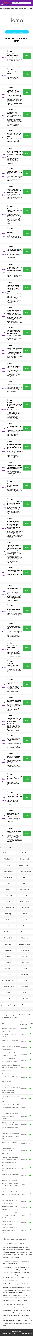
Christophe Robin (24, 859)
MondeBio (25, 877)
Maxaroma (24, 938)
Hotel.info (25, 956)
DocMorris (8, 920)
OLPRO (8, 974)
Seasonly (8, 914)
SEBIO (8, 999)
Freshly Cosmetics (25, 871)
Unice (8, 901)
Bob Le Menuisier (24, 944)
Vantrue (24, 1005)
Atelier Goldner (25, 950)
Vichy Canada (8, 926)
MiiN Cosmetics (25, 901)
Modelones (24, 932)
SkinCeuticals (8, 932)
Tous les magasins (16, 1331)
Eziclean (8, 962)
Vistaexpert (24, 999)
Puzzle (25, 968)
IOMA (31, 8)
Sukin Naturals (8, 871)
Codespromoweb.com (6, 8)
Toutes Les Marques (20, 8)
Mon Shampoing (25, 889)
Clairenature (8, 877)
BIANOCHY (8, 895)
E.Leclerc (25, 853)
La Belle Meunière (24, 865)
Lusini (25, 980)
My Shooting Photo (8, 980)
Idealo (25, 914)
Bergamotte (8, 950)
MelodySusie (8, 938)
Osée (8, 865)
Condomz (8, 968)
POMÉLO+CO (8, 859)
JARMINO (8, 956)
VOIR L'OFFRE (27, 57)
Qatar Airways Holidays (8, 1005)
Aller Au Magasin (17, 32)
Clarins (25, 920)
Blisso (8, 889)
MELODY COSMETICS (8, 907)
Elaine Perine (25, 962)
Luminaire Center (8, 986)
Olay (24, 883)
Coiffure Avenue (8, 853)
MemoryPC (24, 974)
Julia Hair (8, 944)
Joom (24, 992)
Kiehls (25, 926)
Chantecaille (25, 907)
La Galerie (24, 986)
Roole (8, 992)
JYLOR (25, 895)
